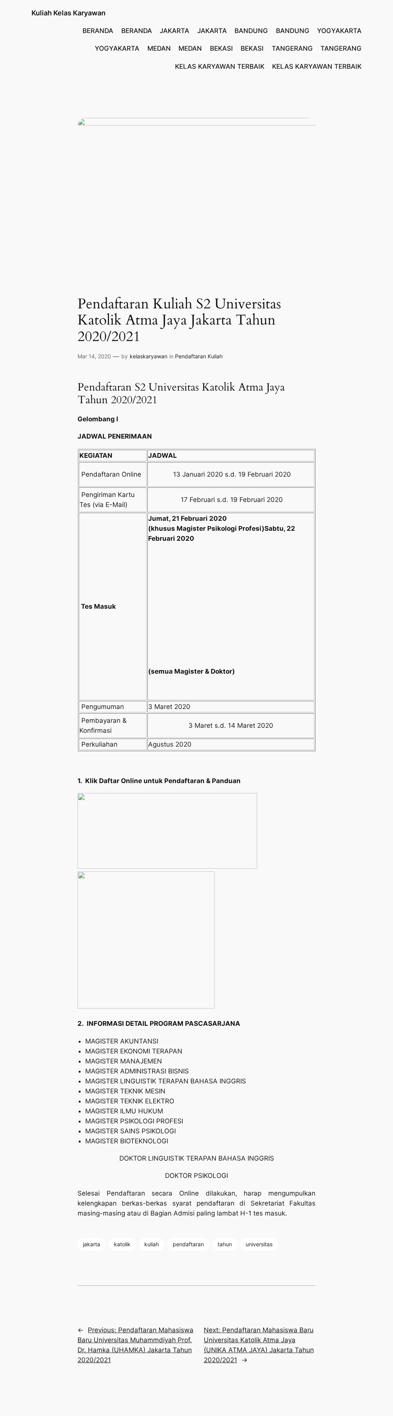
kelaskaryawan (148, 356)
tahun (225, 1244)
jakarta (91, 1244)
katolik (122, 1244)
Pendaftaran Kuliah (199, 356)
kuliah (151, 1244)
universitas (259, 1244)
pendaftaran (188, 1244)
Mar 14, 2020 (94, 356)
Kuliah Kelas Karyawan (68, 13)
